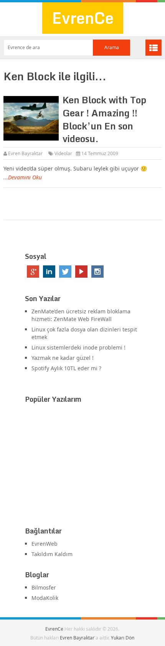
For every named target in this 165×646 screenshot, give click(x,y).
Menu (153, 48)
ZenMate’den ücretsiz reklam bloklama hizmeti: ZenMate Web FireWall (80, 315)
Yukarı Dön (122, 637)
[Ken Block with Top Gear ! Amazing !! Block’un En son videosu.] (31, 118)
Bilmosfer (43, 587)
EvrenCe (83, 17)
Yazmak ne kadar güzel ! (62, 357)
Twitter (65, 271)
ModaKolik (44, 597)
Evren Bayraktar (25, 153)
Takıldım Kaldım (52, 554)
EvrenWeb (44, 543)
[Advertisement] (82, 467)
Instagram (97, 271)
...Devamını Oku (22, 177)
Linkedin (49, 271)
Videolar (63, 153)
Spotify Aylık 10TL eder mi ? (66, 368)
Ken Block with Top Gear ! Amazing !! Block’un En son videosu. (104, 119)
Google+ (33, 271)
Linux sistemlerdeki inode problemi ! (78, 347)
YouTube (81, 271)
